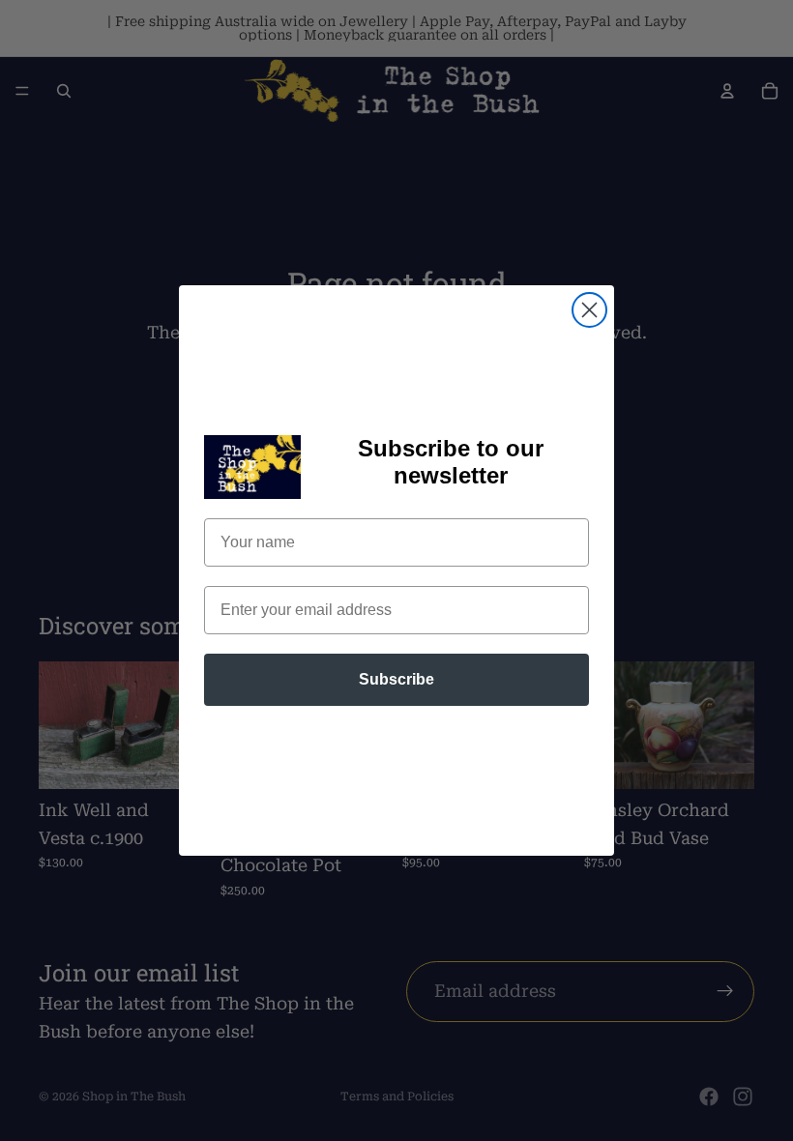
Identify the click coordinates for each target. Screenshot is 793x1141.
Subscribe (396, 679)
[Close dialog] (589, 310)
